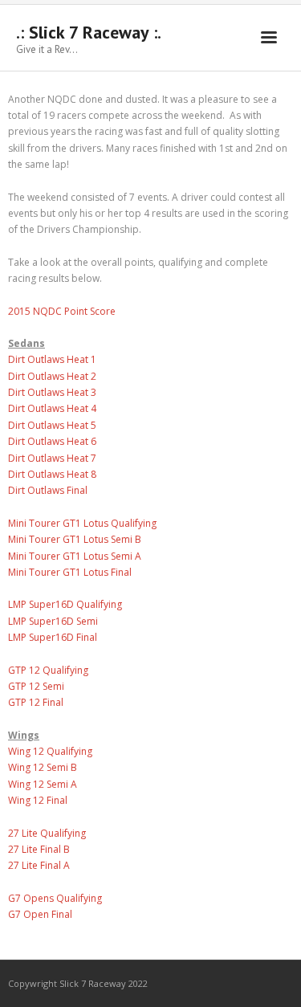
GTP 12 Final (35, 702)
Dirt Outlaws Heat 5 (52, 425)
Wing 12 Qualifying (50, 751)
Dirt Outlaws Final (47, 490)
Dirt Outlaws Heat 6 (52, 441)
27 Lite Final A (39, 865)
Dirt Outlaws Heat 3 (52, 392)
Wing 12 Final (37, 800)
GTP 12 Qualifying (48, 670)
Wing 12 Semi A (42, 784)
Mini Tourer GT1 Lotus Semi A (74, 556)
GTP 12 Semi (36, 686)
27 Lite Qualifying (47, 833)
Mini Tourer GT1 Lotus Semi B (74, 539)
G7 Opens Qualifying (55, 898)
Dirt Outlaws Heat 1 (52, 359)
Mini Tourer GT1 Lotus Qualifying (82, 523)
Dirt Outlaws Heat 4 (52, 408)
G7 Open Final (40, 914)
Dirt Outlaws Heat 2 (52, 376)
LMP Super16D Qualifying (65, 604)
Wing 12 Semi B (42, 767)
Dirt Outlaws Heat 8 (52, 474)
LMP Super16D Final (52, 637)
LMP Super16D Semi (53, 621)
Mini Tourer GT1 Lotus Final (70, 572)
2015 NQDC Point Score (62, 311)
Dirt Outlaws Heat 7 (52, 458)
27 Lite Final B (39, 849)
